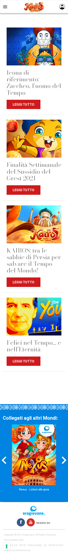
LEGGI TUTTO (23, 104)
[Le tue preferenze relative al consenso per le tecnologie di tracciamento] (6, 546)
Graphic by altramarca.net (17, 550)
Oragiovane (28, 534)
